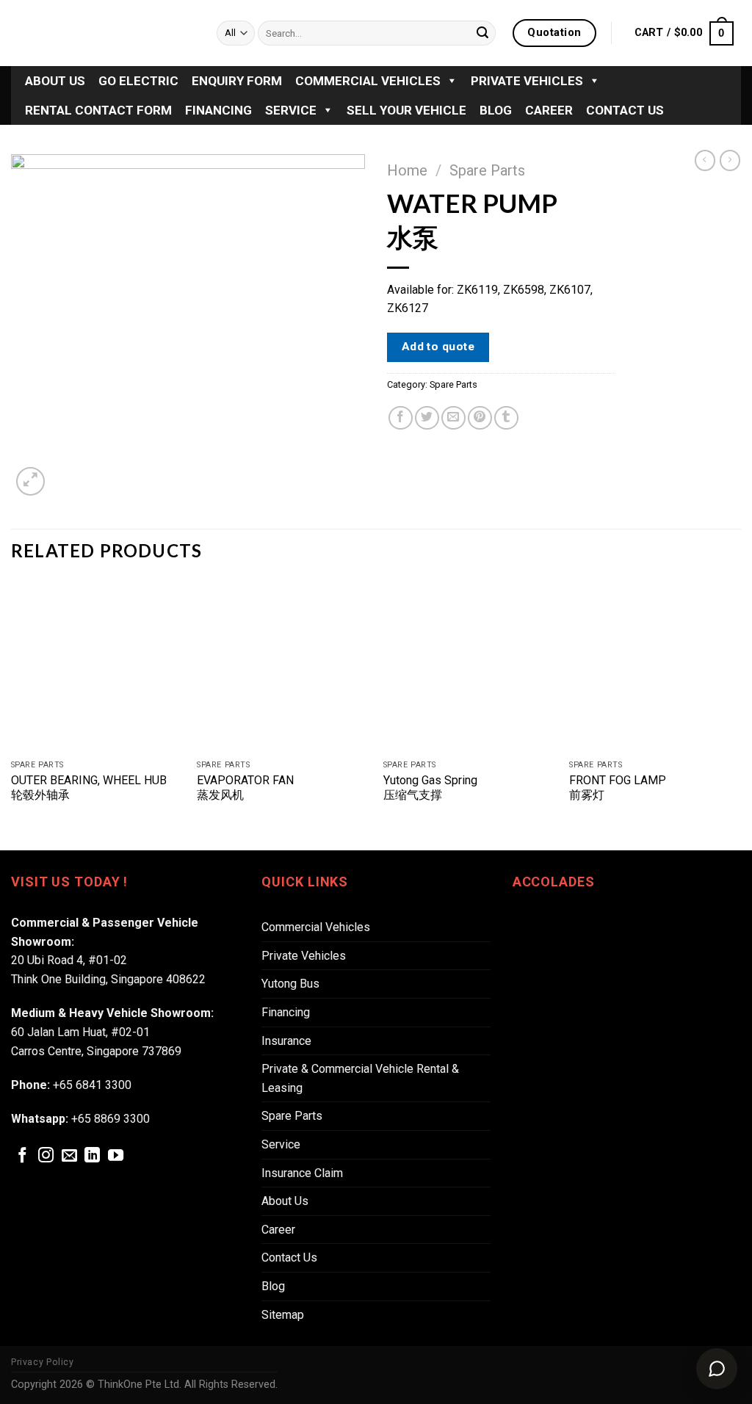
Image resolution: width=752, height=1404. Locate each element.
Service (291, 110)
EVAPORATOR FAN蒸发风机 (245, 788)
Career (549, 110)
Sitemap (282, 1315)
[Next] (740, 714)
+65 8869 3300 (110, 1119)
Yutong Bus (290, 984)
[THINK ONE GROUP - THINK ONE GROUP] (103, 33)
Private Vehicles (527, 80)
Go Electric (138, 80)
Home (407, 170)
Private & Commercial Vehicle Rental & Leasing (360, 1078)
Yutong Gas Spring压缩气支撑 (430, 788)
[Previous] (12, 714)
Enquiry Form (237, 80)
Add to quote (438, 346)
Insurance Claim (302, 1173)
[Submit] (482, 33)
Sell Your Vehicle (406, 110)
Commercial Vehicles (368, 80)
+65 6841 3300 (92, 1085)
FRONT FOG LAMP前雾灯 (617, 788)
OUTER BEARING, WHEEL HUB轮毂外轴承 (89, 788)
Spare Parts (487, 170)
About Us (55, 80)
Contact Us (625, 110)
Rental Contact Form (98, 110)
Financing (218, 110)
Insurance (286, 1041)
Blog (496, 110)
